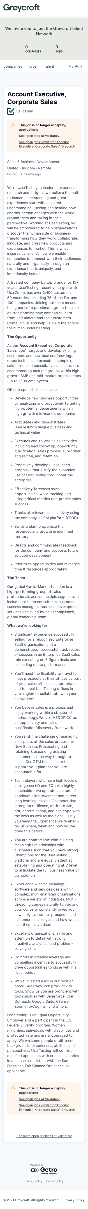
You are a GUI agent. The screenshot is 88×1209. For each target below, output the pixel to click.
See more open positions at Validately (44, 1136)
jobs (33, 66)
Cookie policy (55, 1181)
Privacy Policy (74, 1200)
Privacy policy (34, 1181)
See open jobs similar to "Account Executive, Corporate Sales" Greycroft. (47, 144)
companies (13, 66)
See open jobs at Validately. (39, 136)
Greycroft (21, 8)
